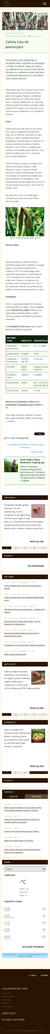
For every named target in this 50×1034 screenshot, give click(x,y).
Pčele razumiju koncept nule (15, 654)
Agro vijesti (9, 1013)
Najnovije (14, 796)
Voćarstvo (6, 993)
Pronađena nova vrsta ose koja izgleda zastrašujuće (24, 645)
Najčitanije (36, 796)
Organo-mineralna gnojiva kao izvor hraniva (21, 831)
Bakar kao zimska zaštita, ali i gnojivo (18, 840)
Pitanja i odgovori (13, 1019)
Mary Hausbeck (36, 36)
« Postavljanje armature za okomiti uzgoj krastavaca (25, 446)
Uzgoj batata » (37, 451)
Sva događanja (36, 566)
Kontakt (44, 975)
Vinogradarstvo (8, 996)
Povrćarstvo (7, 1000)
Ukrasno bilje (7, 1006)
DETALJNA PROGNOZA (33, 946)
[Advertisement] (28, 254)
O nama (32, 975)
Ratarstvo (6, 1003)
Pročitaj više (37, 541)
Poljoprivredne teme (15, 988)
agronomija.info (29, 1030)
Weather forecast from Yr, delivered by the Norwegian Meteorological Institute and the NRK (25, 955)
